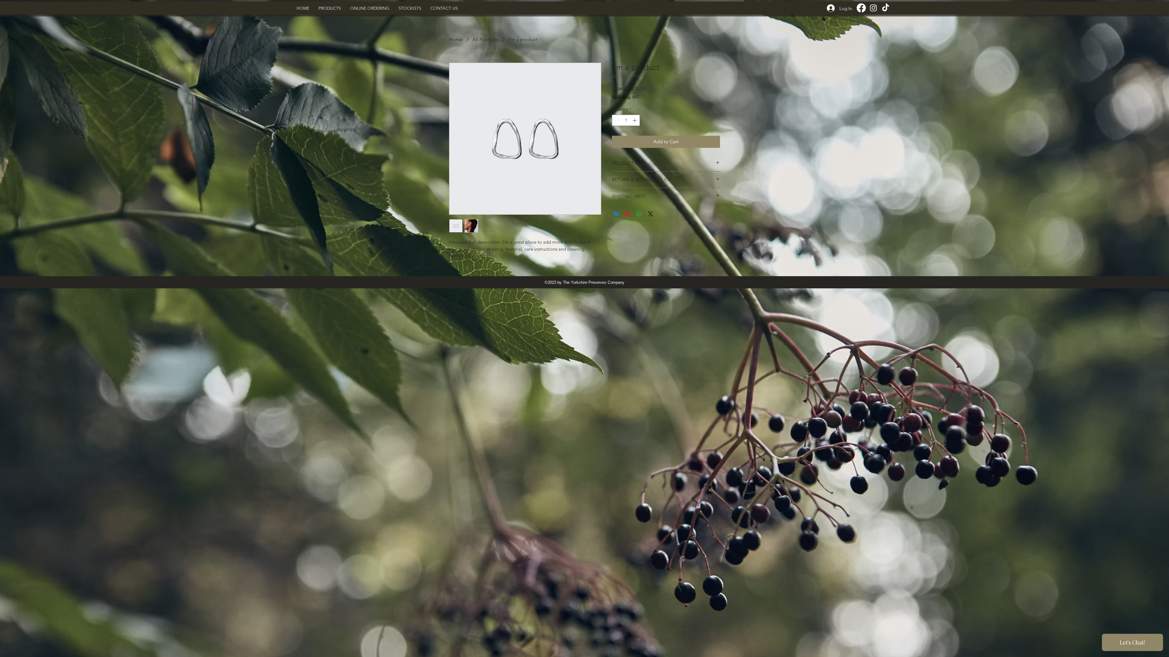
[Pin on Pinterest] (627, 213)
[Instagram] (873, 7)
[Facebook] (861, 7)
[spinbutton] (625, 120)
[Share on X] (650, 213)
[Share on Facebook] (616, 213)
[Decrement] (616, 120)
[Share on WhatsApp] (639, 213)
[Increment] (635, 120)
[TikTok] (885, 7)
